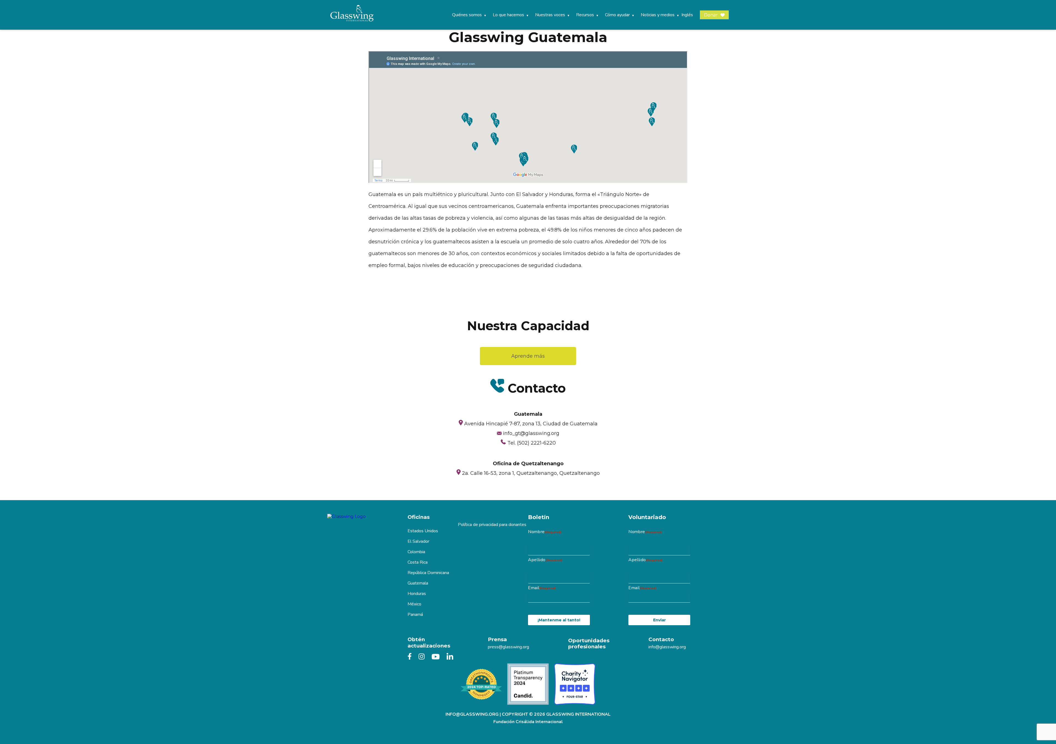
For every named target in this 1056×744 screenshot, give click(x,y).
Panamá (415, 614)
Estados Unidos (423, 531)
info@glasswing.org (667, 647)
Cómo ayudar (617, 15)
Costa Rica (418, 562)
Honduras (417, 594)
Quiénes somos (467, 15)
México (414, 604)
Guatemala (418, 583)
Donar (711, 15)
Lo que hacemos (508, 15)
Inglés (687, 15)
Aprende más (528, 356)
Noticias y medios (658, 15)
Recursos (585, 15)
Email (542, 588)
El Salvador (418, 541)
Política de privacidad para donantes (492, 525)
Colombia (416, 552)
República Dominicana (428, 573)
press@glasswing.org (508, 647)
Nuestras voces (550, 15)
